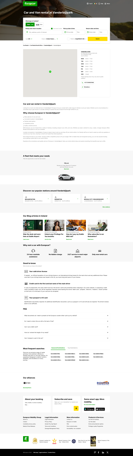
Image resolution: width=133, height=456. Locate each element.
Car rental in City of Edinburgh (56, 360)
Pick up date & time (69, 28)
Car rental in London (84, 356)
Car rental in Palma (98, 353)
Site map (35, 452)
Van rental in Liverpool (84, 360)
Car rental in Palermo (70, 356)
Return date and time (92, 28)
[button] (50, 71)
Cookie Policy (51, 452)
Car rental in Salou (84, 353)
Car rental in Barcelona (70, 353)
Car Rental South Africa (36, 45)
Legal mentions (43, 452)
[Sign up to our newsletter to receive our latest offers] (76, 408)
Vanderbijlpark (48, 45)
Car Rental (26, 45)
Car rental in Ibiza (55, 356)
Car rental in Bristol (70, 360)
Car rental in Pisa (55, 353)
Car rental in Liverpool (98, 356)
